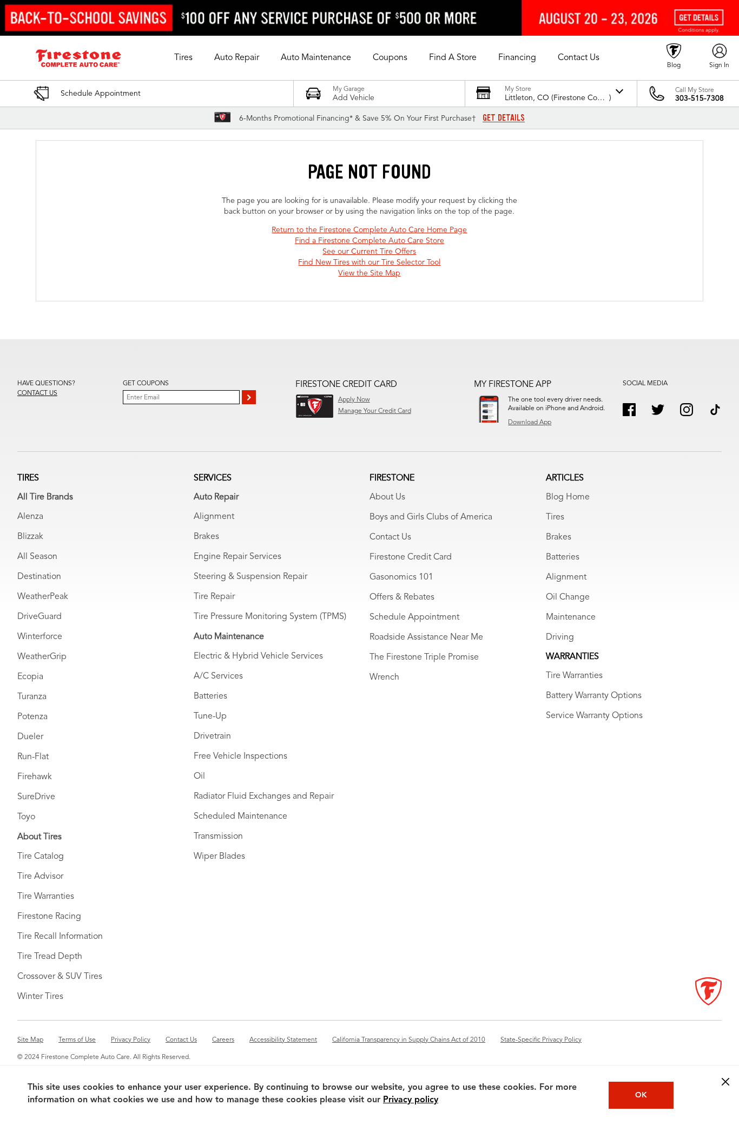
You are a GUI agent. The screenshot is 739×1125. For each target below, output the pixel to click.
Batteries (210, 696)
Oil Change (568, 597)
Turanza (32, 697)
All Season (37, 556)
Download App (529, 422)
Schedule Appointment (414, 617)
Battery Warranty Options (594, 696)
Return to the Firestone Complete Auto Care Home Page (369, 230)
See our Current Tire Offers (369, 251)
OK (641, 1095)
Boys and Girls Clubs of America (431, 517)
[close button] (725, 1081)
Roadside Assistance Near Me (426, 637)
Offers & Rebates (402, 597)
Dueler (30, 737)
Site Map (30, 1040)
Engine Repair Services (237, 556)
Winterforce (39, 637)
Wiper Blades (219, 856)
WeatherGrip (42, 657)
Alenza (30, 516)
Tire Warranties (45, 896)
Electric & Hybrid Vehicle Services (258, 656)
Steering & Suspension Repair (250, 577)
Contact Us (390, 537)
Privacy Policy (130, 1040)
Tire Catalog (40, 856)
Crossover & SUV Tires (59, 976)
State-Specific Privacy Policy (541, 1040)
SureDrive (36, 797)
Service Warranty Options (594, 716)
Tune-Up (210, 716)
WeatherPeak (42, 597)
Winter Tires (40, 996)
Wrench (384, 677)
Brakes (206, 536)
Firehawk (34, 777)
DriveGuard (39, 617)
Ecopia (30, 677)
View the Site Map (369, 273)
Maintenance (571, 617)
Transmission (218, 836)
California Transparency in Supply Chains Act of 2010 (408, 1040)
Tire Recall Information (60, 936)
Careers (223, 1040)
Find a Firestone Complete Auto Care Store (369, 241)
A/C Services (218, 676)
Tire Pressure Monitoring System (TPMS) (270, 617)
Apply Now (354, 400)
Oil (199, 776)
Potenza (32, 717)
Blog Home (568, 497)
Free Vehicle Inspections (240, 756)
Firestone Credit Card (411, 557)
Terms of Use (77, 1040)
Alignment (214, 516)
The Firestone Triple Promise (424, 657)
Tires (555, 517)
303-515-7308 (699, 98)
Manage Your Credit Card (374, 411)
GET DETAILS (504, 118)
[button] (183, 57)
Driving (560, 637)
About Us (387, 497)
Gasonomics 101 (401, 577)
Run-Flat (33, 757)
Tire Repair (214, 597)
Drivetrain (212, 736)
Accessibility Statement (283, 1040)
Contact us (37, 393)
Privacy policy (410, 1100)
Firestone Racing (49, 916)
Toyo (26, 817)
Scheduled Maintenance (240, 816)
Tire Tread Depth (49, 956)
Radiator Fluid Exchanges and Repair (264, 796)
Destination (39, 577)
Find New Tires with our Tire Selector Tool (369, 262)
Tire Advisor (40, 876)
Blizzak (30, 536)
